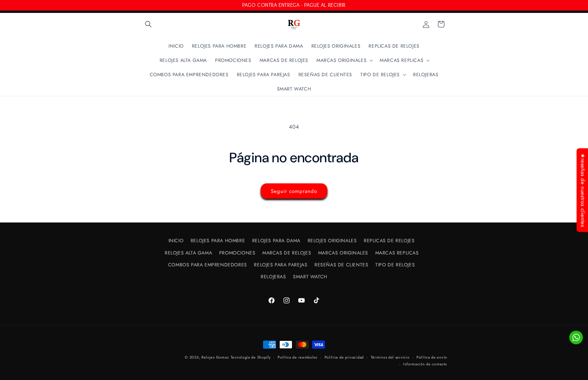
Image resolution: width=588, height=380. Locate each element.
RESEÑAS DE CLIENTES (341, 264)
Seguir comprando (294, 191)
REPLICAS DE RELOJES (389, 240)
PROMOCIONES (237, 252)
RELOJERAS (273, 276)
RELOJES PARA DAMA (276, 240)
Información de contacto (425, 364)
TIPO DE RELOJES (395, 264)
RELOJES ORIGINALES (332, 240)
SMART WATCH (310, 276)
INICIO (176, 240)
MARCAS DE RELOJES (286, 252)
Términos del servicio (390, 357)
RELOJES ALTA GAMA (188, 252)
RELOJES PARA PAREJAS (280, 264)
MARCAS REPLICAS (397, 252)
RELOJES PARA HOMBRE (218, 240)
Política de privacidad (344, 357)
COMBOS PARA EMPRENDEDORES (207, 264)
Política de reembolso (297, 357)
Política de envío (431, 357)
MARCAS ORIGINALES (343, 252)
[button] (148, 24)
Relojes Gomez (215, 357)
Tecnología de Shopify (251, 357)
